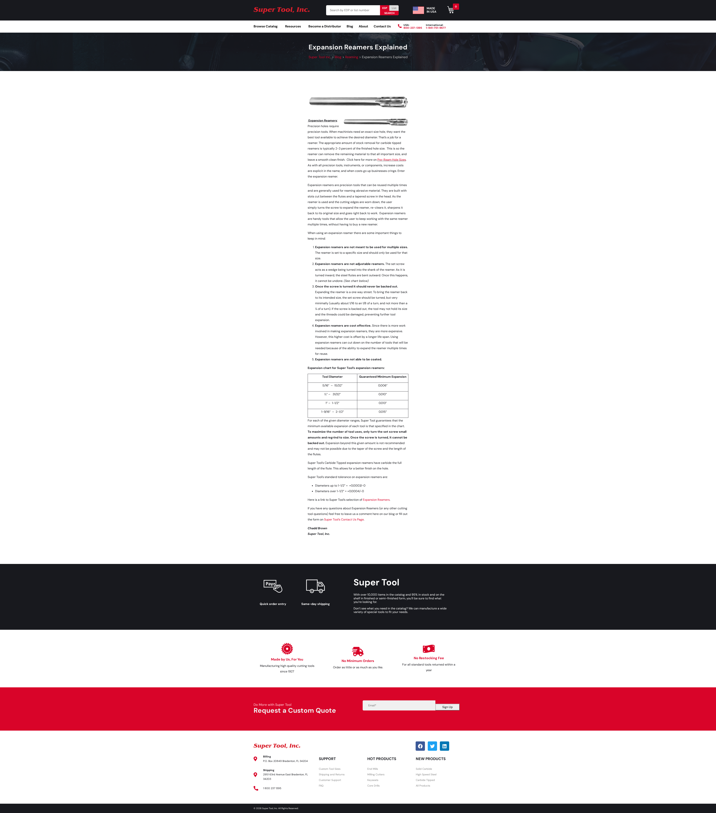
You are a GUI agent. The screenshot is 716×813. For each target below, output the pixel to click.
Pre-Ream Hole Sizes (391, 160)
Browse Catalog (266, 26)
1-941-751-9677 (436, 27)
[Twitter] (432, 746)
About (363, 26)
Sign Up (447, 707)
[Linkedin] (444, 746)
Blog (350, 26)
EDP (384, 8)
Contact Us (382, 26)
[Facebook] (420, 746)
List (394, 8)
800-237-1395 (412, 27)
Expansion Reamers (376, 500)
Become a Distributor (324, 26)
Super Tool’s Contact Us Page (344, 519)
